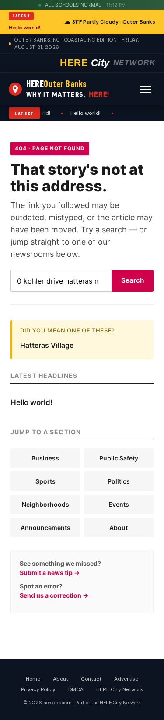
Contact (91, 678)
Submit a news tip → (50, 572)
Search (132, 280)
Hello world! (25, 27)
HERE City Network (119, 689)
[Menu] (145, 89)
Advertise (126, 678)
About (118, 527)
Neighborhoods (45, 504)
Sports (45, 481)
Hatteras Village (46, 345)
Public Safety (118, 458)
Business (45, 458)
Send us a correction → (54, 595)
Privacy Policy (38, 689)
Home (33, 678)
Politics (119, 481)
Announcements (45, 527)
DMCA (76, 689)
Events (118, 504)
